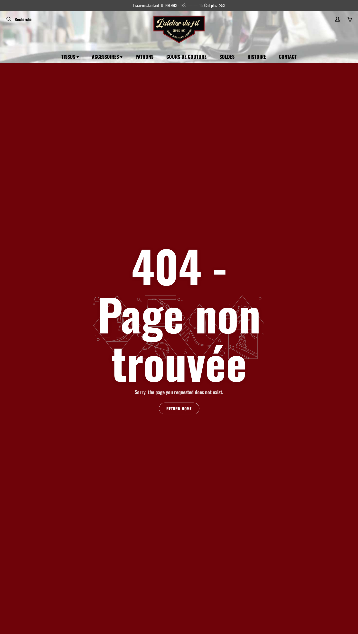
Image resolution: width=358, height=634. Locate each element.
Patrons (144, 56)
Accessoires (106, 56)
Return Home (179, 408)
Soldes (227, 56)
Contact (288, 56)
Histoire (256, 56)
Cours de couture (186, 56)
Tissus (68, 56)
